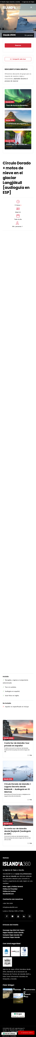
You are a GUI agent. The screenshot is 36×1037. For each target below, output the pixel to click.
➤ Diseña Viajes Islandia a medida (10, 2)
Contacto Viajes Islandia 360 (12, 935)
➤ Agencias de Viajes (28, 2)
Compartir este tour (19, 59)
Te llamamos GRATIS (27, 1033)
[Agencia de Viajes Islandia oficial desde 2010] (24, 956)
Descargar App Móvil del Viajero (13, 930)
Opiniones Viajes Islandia (11, 937)
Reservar (18, 45)
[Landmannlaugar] (18, 1003)
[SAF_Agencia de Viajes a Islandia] (6, 956)
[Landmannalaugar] (8, 998)
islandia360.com (8, 894)
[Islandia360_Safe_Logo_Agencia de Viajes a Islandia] (15, 956)
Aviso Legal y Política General (13, 886)
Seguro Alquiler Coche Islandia (13, 932)
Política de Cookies (9, 891)
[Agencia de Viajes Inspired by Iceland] (7, 966)
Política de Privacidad (10, 889)
